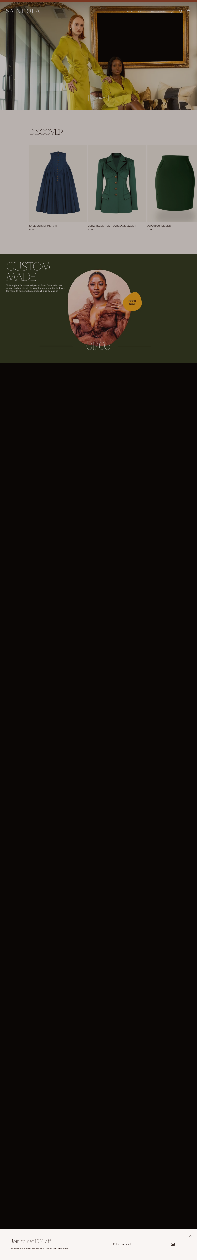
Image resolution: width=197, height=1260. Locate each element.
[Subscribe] (172, 1244)
